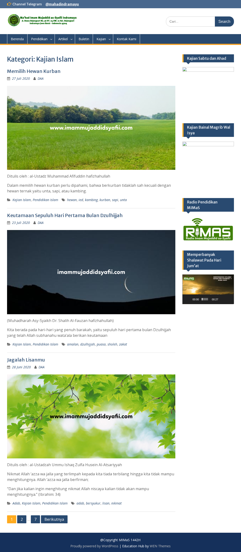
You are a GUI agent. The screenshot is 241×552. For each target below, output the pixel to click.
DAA (41, 78)
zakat (123, 344)
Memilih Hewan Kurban (33, 71)
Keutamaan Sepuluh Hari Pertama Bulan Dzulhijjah (65, 215)
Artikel (63, 39)
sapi (115, 200)
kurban (105, 200)
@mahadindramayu (62, 4)
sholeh (112, 344)
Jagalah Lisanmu (26, 360)
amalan (72, 344)
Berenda (17, 39)
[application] (208, 289)
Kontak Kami (126, 39)
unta (123, 200)
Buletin (84, 39)
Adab (16, 503)
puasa (101, 344)
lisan (105, 503)
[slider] (205, 299)
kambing (91, 200)
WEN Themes (160, 546)
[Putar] (188, 299)
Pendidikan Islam (45, 200)
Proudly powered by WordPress (94, 546)
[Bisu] (222, 299)
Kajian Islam (21, 200)
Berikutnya (54, 519)
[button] (208, 289)
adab (80, 503)
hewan (72, 200)
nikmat (116, 503)
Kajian (101, 39)
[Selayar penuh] (228, 299)
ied (81, 200)
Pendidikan (39, 39)
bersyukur (93, 503)
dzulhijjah (87, 344)
